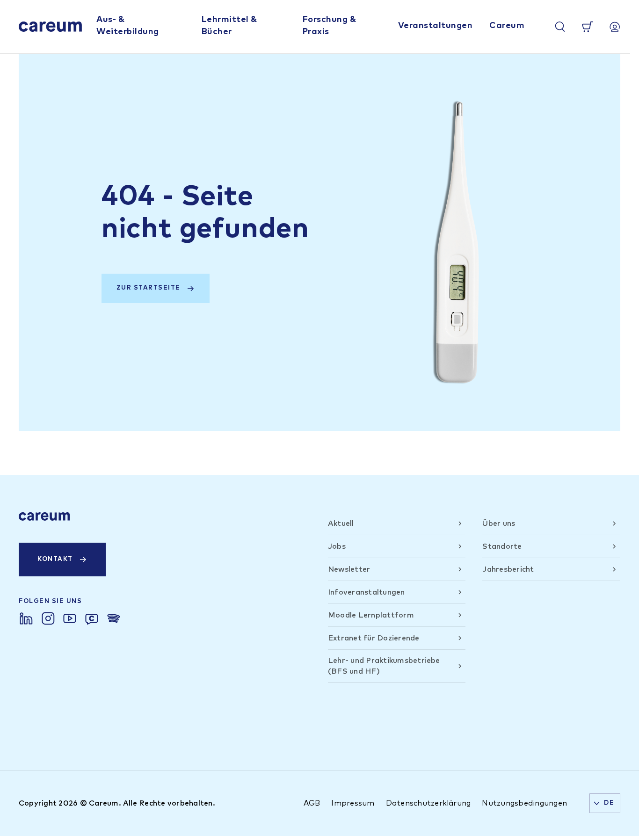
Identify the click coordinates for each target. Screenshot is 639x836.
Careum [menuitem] (506, 26)
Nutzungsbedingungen (524, 803)
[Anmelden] (614, 26)
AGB (312, 803)
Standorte (502, 546)
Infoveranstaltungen (366, 592)
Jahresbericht (508, 569)
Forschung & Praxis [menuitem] (329, 25)
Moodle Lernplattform (371, 615)
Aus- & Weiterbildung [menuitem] (127, 25)
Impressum (352, 803)
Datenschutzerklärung (428, 803)
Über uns (498, 523)
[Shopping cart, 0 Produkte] (587, 26)
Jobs (337, 546)
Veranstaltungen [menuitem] (435, 26)
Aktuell (341, 523)
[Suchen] (560, 26)
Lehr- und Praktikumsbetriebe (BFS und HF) (384, 666)
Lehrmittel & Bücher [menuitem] (229, 25)
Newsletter (349, 569)
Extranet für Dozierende (374, 638)
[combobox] (604, 803)
